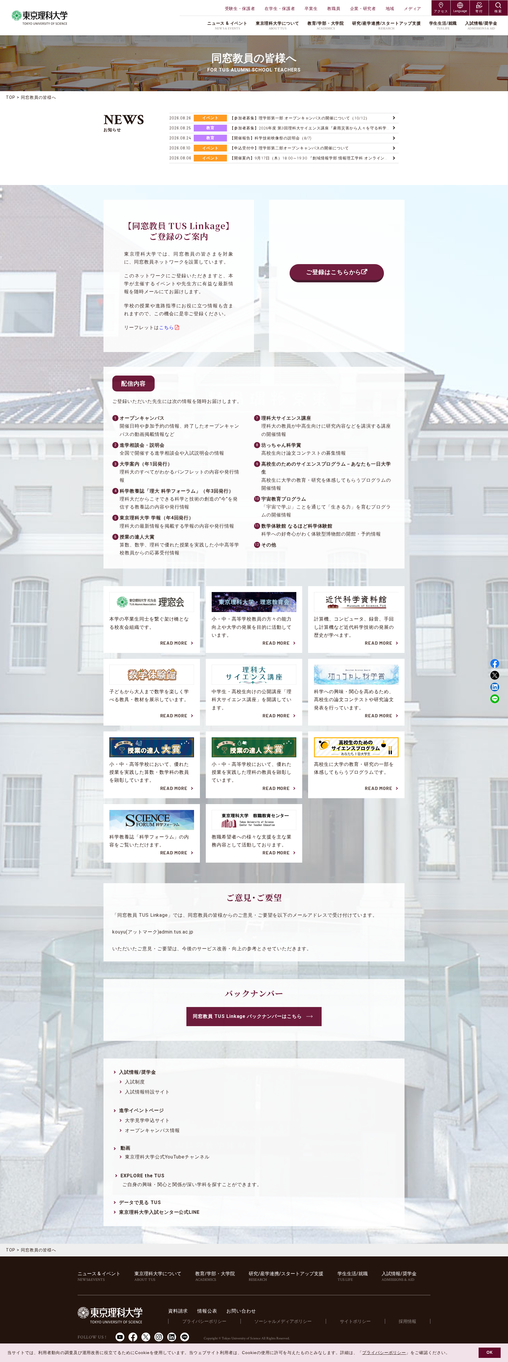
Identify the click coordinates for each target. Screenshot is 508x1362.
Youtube (120, 1337)
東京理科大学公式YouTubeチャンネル (167, 1157)
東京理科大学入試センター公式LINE (159, 1212)
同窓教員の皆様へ (38, 97)
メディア (412, 8)
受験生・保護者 (240, 8)
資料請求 (178, 1311)
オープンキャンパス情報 (152, 1130)
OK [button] (490, 1353)
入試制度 (135, 1082)
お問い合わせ (241, 1311)
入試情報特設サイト (147, 1092)
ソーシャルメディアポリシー (283, 1321)
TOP (10, 97)
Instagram (158, 1337)
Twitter (494, 675)
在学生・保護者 (280, 8)
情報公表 (207, 1311)
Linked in (494, 687)
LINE (494, 698)
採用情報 (407, 1321)
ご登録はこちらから (334, 272)
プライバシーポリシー (204, 1321)
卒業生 (311, 8)
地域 (390, 8)
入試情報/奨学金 (137, 1072)
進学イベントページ (141, 1110)
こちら (166, 327)
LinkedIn (171, 1337)
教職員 (333, 8)
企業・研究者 (363, 8)
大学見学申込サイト (147, 1120)
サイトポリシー (355, 1321)
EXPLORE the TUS (143, 1175)
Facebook (494, 663)
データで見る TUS (140, 1202)
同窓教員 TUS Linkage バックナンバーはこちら (247, 1016)
